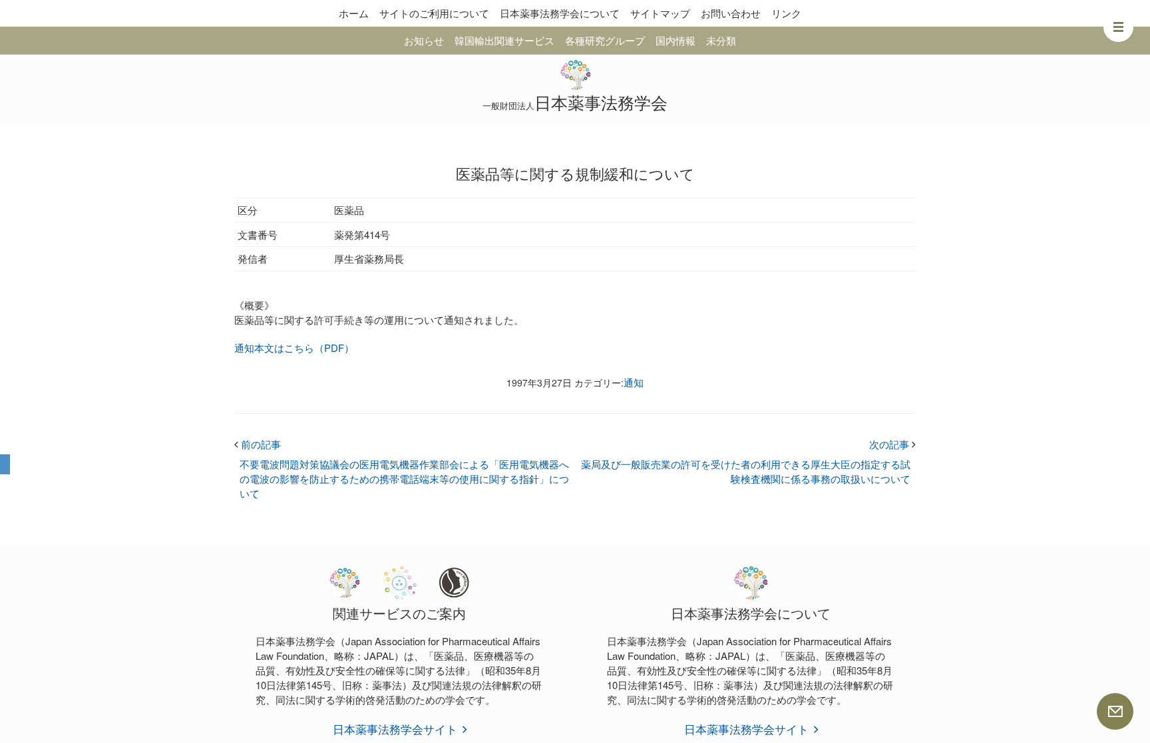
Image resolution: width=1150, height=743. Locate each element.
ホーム (354, 13)
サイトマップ (660, 13)
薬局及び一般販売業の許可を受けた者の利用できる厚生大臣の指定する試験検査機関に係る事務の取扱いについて (745, 471)
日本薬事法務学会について (560, 13)
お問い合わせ (731, 13)
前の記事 (257, 444)
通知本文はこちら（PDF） (294, 348)
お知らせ (424, 40)
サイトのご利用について (434, 13)
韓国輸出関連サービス (504, 40)
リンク (786, 13)
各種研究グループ (605, 40)
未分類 (721, 40)
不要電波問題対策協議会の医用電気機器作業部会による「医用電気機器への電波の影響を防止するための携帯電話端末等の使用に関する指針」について (404, 478)
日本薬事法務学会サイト (395, 728)
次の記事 (892, 444)
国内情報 (675, 40)
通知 (634, 382)
